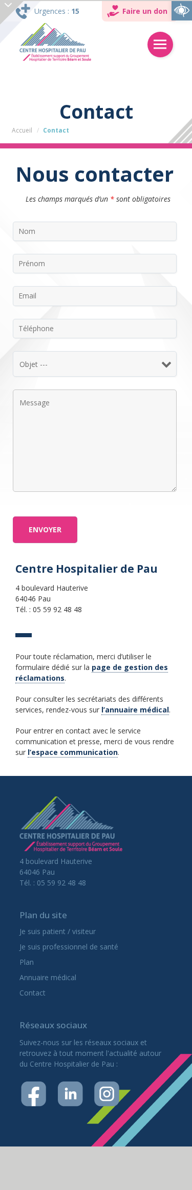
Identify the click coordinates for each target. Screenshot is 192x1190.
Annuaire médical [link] (47, 977)
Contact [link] (32, 993)
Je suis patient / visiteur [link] (57, 931)
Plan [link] (26, 962)
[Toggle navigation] (160, 44)
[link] (182, 10)
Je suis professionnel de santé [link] (68, 946)
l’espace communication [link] (73, 752)
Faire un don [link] (144, 11)
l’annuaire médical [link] (135, 710)
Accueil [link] (22, 130)
